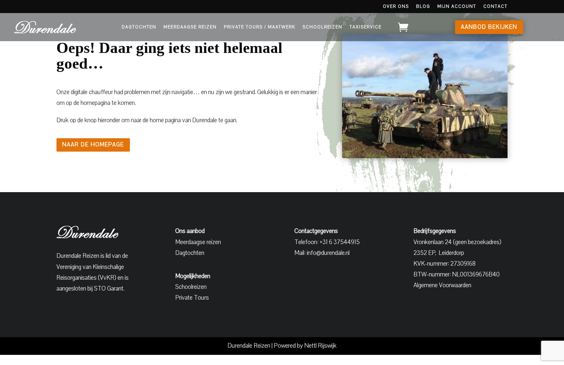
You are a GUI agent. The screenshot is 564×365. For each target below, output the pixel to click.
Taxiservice (366, 27)
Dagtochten (139, 27)
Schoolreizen (322, 27)
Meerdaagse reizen (198, 242)
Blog (423, 6)
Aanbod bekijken (489, 27)
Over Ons (396, 6)
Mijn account (456, 6)
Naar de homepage (93, 144)
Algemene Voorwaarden (442, 285)
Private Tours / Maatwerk (259, 27)
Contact (495, 6)
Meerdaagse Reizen (190, 27)
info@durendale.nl (328, 253)
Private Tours (192, 297)
